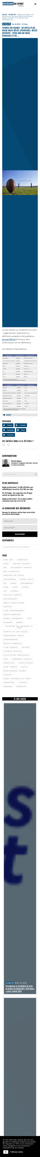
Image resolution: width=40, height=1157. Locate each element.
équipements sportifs (21, 568)
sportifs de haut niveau (15, 632)
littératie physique (12, 651)
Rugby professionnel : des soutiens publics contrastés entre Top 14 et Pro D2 (17, 500)
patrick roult (27, 579)
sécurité (26, 647)
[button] (7, 425)
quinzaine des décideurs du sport (19, 627)
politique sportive (12, 595)
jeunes (13, 583)
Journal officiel (9, 339)
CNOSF (6, 564)
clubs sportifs (10, 647)
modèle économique (13, 618)
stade (6, 587)
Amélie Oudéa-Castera (13, 603)
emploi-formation (12, 614)
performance (27, 583)
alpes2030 (7, 622)
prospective (9, 663)
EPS (4, 583)
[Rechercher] (36, 474)
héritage (7, 607)
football (14, 591)
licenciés (22, 682)
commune (7, 686)
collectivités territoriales (16, 655)
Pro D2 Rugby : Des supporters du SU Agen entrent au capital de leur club (17, 494)
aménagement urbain (13, 636)
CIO (4, 591)
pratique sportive (21, 564)
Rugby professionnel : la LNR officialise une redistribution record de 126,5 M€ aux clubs (17, 488)
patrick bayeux (26, 663)
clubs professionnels (13, 611)
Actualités (12, 14)
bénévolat (21, 686)
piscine (25, 587)
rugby (8, 415)
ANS (5, 568)
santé (15, 587)
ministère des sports (13, 575)
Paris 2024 (8, 560)
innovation (8, 682)
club (29, 618)
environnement (10, 639)
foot (5, 659)
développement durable (14, 671)
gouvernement (10, 599)
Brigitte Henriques (12, 643)
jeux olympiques (11, 571)
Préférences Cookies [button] (16, 1152)
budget (19, 622)
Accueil (4, 14)
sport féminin (10, 667)
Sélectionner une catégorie (16, 547)
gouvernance (9, 579)
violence (7, 675)
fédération (22, 560)
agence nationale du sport (16, 679)
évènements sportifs (22, 659)
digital (24, 667)
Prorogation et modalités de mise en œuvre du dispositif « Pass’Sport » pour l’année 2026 (20, 988)
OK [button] (6, 1152)
